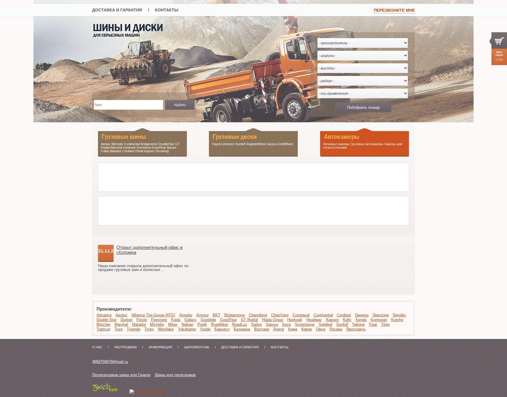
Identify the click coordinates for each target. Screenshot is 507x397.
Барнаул (222, 329)
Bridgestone (234, 315)
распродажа (125, 347)
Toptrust (103, 329)
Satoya (272, 324)
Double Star (106, 320)
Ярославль (356, 329)
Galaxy (191, 320)
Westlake (166, 329)
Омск (320, 329)
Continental (323, 315)
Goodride (208, 320)
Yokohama (187, 329)
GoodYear (228, 320)
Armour (202, 315)
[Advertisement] (205, 176)
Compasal (301, 315)
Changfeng (258, 315)
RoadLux (239, 324)
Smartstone (305, 324)
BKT (216, 315)
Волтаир (261, 329)
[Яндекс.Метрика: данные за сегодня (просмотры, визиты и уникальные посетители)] (146, 391)
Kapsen (332, 320)
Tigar (373, 324)
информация (160, 347)
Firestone (159, 320)
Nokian (187, 324)
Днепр (278, 329)
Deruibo (399, 315)
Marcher (103, 324)
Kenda (361, 320)
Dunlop (126, 320)
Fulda (175, 320)
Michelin (157, 324)
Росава (335, 329)
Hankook (294, 320)
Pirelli (202, 324)
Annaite (185, 315)
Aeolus (121, 315)
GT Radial (249, 320)
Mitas (173, 324)
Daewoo (362, 315)
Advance (104, 315)
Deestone (381, 315)
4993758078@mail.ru (110, 361)
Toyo (118, 329)
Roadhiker (219, 324)
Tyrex (149, 329)
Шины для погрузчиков (175, 375)
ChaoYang (279, 315)
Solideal (325, 324)
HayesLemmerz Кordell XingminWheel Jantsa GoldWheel (252, 144)
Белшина (242, 329)
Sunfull (342, 324)
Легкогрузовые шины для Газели (121, 375)
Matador (139, 324)
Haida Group (272, 320)
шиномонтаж (196, 347)
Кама (292, 329)
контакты (166, 10)
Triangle (133, 329)
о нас (97, 347)
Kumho (397, 320)
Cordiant (344, 315)
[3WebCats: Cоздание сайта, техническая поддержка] (105, 391)
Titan (385, 324)
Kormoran (379, 320)
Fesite (141, 320)
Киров (306, 329)
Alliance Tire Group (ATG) (153, 315)
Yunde (205, 329)
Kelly (347, 320)
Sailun (256, 324)
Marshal (121, 324)
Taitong (358, 324)
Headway (314, 320)
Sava (286, 324)
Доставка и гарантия (117, 10)
